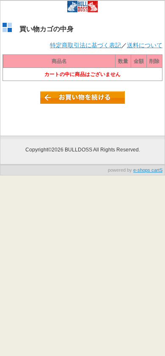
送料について (144, 45)
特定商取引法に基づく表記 (85, 45)
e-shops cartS (147, 170)
